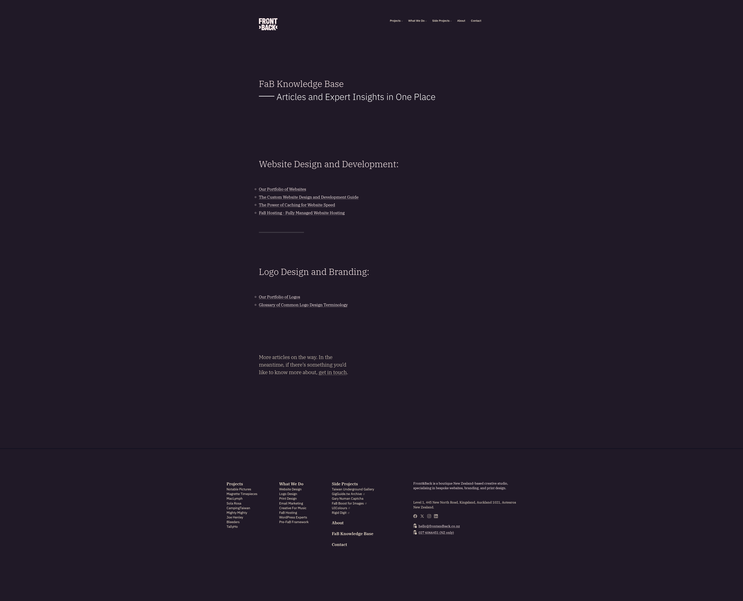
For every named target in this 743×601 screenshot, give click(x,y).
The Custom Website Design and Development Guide (309, 197)
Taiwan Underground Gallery (353, 489)
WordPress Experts (293, 517)
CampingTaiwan (238, 508)
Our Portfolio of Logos (279, 297)
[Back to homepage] (268, 24)
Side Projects (440, 20)
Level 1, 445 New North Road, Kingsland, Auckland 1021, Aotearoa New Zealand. (464, 504)
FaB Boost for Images (348, 503)
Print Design (288, 498)
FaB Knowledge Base (352, 533)
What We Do (416, 20)
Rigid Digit (339, 513)
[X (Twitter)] (422, 516)
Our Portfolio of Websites (282, 189)
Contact (476, 20)
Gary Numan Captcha (347, 498)
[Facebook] (415, 516)
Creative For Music (292, 508)
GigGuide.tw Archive (347, 494)
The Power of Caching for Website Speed (297, 205)
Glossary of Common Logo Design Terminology (303, 304)
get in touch (333, 372)
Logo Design (288, 494)
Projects (395, 20)
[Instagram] (429, 516)
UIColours (339, 508)
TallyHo (232, 526)
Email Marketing (291, 503)
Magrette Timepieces (242, 494)
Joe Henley (235, 517)
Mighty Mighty (237, 513)
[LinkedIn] (436, 516)
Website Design (290, 489)
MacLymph (235, 498)
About (461, 20)
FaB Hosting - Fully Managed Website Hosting (302, 212)
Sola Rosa (234, 503)
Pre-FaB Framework (294, 522)
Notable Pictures (239, 489)
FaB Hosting (288, 513)
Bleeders (233, 522)
